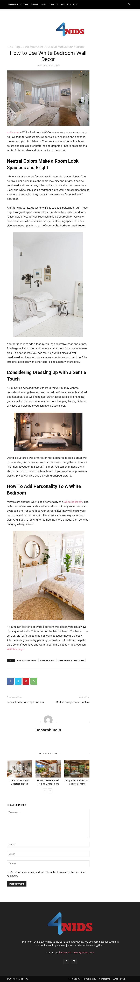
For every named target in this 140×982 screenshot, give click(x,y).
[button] (129, 4)
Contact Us (104, 978)
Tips (26, 4)
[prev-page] (45, 790)
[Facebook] (10, 681)
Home (10, 46)
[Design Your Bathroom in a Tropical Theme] (76, 769)
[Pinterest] (26, 681)
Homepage (74, 978)
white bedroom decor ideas (71, 660)
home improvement (33, 46)
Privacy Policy (89, 978)
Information (14, 4)
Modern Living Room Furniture (72, 702)
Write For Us (119, 978)
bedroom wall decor (26, 660)
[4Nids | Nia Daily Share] (70, 29)
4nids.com (13, 132)
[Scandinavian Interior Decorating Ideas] (19, 769)
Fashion (54, 4)
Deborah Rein (48, 729)
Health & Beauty (69, 4)
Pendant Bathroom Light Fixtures (25, 702)
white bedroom (73, 501)
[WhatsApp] (33, 681)
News (43, 4)
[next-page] (50, 790)
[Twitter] (18, 681)
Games (34, 4)
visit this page (15, 649)
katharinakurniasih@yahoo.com (76, 952)
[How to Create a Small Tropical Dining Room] (48, 769)
